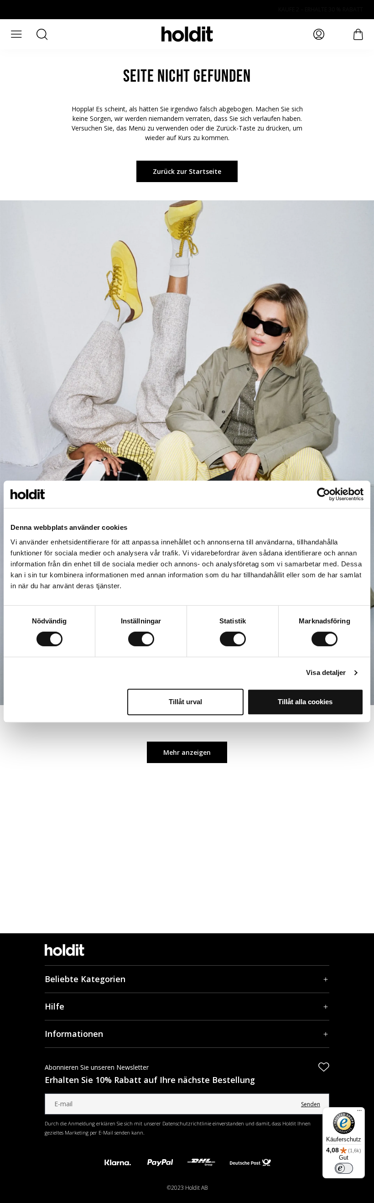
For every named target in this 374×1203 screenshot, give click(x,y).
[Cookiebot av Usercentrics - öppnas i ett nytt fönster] (324, 494)
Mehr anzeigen (187, 752)
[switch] (141, 639)
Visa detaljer (326, 672)
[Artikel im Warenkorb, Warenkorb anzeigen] (358, 34)
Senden (310, 1104)
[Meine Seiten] (318, 34)
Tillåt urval (185, 702)
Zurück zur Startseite (187, 171)
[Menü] (359, 1112)
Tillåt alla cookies (305, 702)
